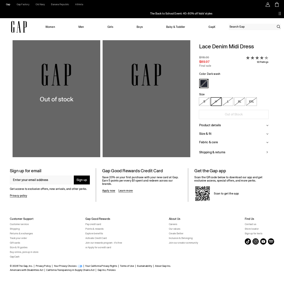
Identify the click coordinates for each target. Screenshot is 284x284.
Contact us (250, 224)
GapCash (15, 256)
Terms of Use (127, 266)
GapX (211, 26)
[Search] (278, 26)
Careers (173, 224)
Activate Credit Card (96, 238)
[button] (101, 101)
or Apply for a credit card (98, 247)
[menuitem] (50, 27)
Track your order (18, 238)
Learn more (125, 190)
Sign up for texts (253, 233)
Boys (140, 26)
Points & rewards (94, 229)
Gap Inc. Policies (107, 270)
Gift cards (15, 242)
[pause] (279, 13)
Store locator (252, 229)
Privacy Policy (43, 266)
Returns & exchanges (21, 233)
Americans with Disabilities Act (26, 270)
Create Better (176, 233)
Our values (174, 229)
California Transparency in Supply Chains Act (70, 270)
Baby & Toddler (175, 26)
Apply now (108, 190)
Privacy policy (18, 195)
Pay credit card (93, 224)
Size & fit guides (18, 247)
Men (81, 26)
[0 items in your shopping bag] (277, 4)
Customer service (19, 224)
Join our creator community (183, 242)
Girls (110, 26)
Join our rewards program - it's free (103, 242)
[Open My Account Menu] (267, 4)
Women (50, 26)
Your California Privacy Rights (101, 266)
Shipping (15, 229)
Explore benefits (94, 233)
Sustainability (144, 266)
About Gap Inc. (163, 266)
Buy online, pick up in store (24, 252)
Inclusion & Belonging (181, 238)
